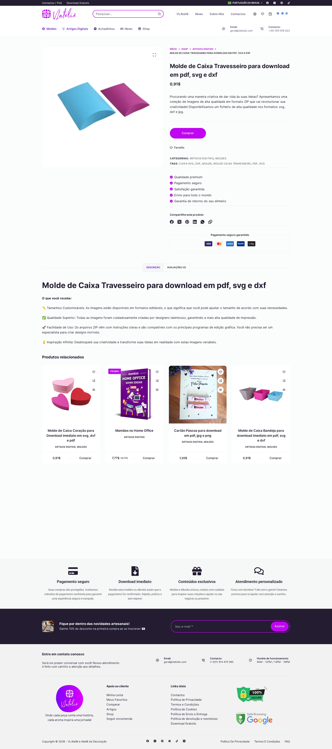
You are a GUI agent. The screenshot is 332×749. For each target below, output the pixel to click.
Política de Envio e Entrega (189, 714)
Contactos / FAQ (52, 2)
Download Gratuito (78, 2)
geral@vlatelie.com (241, 30)
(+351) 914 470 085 (221, 661)
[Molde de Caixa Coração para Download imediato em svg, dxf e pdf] (71, 394)
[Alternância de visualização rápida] (94, 390)
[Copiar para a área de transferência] (210, 222)
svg (262, 163)
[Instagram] (274, 3)
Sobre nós (217, 14)
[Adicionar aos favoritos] (94, 372)
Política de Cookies (184, 709)
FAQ (287, 741)
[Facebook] (267, 3)
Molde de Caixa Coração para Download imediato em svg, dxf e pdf (70, 435)
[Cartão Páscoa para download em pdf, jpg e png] (198, 394)
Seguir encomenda (119, 719)
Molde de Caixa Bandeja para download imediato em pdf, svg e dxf (261, 435)
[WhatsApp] (202, 222)
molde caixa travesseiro (232, 163)
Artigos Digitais (202, 158)
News (199, 14)
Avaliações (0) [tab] (176, 267)
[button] (245, 3)
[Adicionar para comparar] (94, 381)
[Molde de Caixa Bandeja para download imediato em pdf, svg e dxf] (261, 394)
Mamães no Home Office (134, 431)
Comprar (188, 133)
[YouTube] (184, 741)
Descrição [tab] (153, 267)
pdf (255, 163)
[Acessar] (254, 14)
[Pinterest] (282, 3)
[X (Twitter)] (179, 222)
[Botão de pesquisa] (159, 14)
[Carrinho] (270, 14)
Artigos (111, 709)
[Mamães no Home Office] (134, 394)
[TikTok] (289, 3)
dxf (198, 163)
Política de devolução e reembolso (194, 719)
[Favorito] (262, 14)
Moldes (221, 158)
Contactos (238, 14)
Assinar (280, 626)
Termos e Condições (185, 704)
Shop (110, 714)
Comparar (113, 704)
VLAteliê (182, 14)
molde (207, 163)
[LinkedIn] (195, 222)
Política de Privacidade (186, 699)
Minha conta (114, 695)
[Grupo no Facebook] (169, 741)
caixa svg (186, 163)
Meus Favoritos (116, 699)
